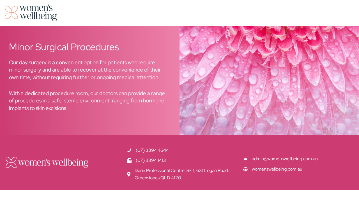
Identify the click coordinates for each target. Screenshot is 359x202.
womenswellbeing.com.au (277, 169)
